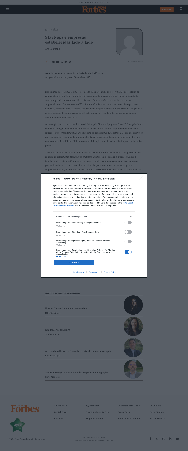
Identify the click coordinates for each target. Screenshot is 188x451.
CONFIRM (74, 262)
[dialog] (94, 225)
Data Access (94, 272)
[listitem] (94, 216)
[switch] (128, 222)
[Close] (141, 179)
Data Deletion (78, 272)
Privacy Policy (110, 272)
